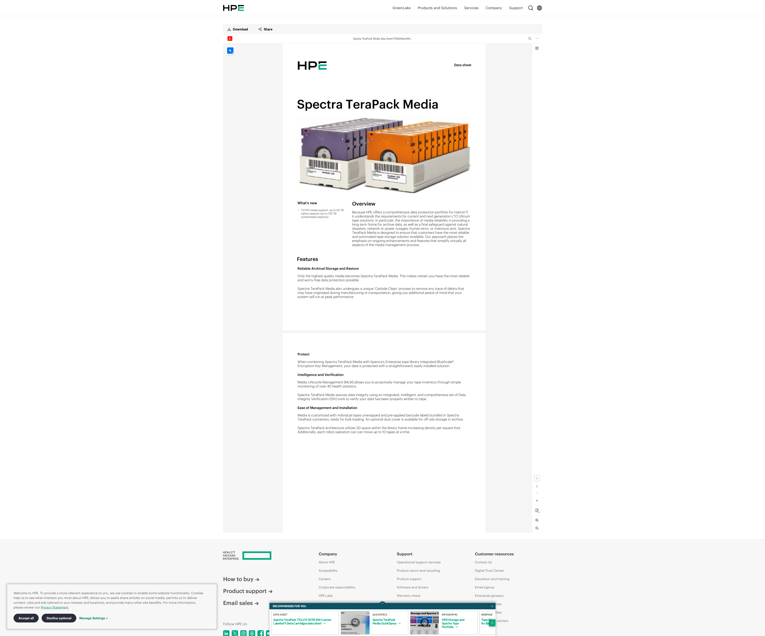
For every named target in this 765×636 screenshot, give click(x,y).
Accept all (26, 618)
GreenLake (401, 8)
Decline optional (59, 618)
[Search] (530, 8)
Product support (245, 591)
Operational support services (419, 562)
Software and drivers (412, 587)
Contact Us (483, 562)
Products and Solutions (437, 8)
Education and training (492, 579)
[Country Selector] (539, 8)
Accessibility (328, 570)
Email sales (238, 603)
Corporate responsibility (337, 587)
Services (471, 8)
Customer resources (494, 553)
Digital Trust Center (489, 570)
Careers (325, 579)
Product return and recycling (418, 570)
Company (494, 8)
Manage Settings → (93, 618)
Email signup (484, 587)
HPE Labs (326, 596)
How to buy (238, 579)
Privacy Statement (54, 607)
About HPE (327, 562)
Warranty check (408, 596)
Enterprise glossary (489, 596)
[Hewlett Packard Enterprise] (233, 8)
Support (516, 8)
